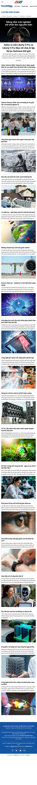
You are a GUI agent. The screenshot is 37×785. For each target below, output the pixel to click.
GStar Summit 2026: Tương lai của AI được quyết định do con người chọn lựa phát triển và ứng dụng (18, 66)
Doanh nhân (25, 6)
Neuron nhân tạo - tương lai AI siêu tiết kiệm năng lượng (18, 284)
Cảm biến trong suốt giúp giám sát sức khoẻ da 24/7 (17, 540)
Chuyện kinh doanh (10, 12)
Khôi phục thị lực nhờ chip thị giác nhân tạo (16, 503)
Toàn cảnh (17, 6)
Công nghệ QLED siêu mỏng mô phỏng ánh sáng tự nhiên (17, 683)
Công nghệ (18, 60)
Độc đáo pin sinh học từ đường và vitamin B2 (16, 611)
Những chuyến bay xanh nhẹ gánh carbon (15, 248)
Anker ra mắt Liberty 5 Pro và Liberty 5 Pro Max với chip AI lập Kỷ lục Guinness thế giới (18, 47)
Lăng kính (28, 16)
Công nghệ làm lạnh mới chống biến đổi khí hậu (17, 358)
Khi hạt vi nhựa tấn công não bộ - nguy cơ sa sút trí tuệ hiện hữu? (18, 467)
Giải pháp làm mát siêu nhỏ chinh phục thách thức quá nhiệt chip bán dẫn (18, 321)
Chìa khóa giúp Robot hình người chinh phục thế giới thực (17, 140)
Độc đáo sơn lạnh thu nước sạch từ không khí (16, 177)
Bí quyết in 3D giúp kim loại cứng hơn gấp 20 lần (17, 647)
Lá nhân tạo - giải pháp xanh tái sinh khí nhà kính (18, 212)
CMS (16, 755)
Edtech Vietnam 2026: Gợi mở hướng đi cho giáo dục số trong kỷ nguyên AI (17, 103)
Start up (15, 16)
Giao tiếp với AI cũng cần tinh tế (12, 576)
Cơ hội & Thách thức (6, 16)
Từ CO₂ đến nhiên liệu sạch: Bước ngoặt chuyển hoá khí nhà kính (17, 429)
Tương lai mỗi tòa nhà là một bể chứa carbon (16, 393)
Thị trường (22, 16)
